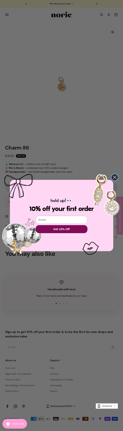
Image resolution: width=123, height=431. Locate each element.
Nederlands (107, 406)
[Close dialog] (114, 177)
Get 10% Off (61, 229)
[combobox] (107, 406)
